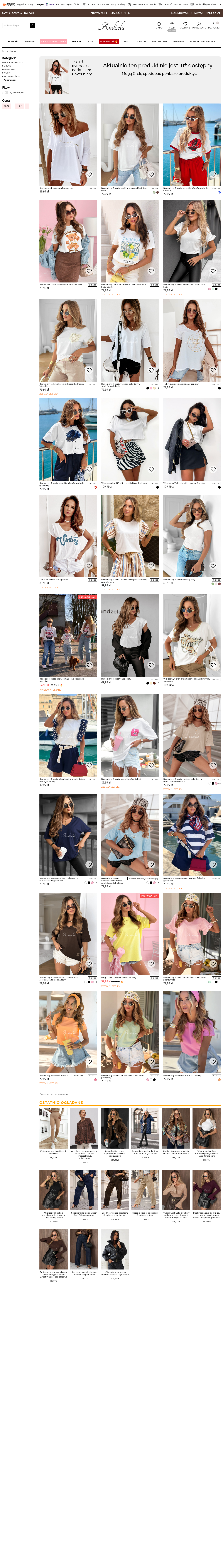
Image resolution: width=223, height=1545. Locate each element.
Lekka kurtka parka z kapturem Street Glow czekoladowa (114, 1153)
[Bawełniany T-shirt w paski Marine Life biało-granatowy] (192, 835)
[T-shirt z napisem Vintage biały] (68, 536)
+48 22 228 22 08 (176, 4)
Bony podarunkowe (202, 41)
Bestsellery (159, 41)
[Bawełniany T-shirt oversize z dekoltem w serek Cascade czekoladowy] (68, 934)
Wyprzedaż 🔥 (109, 41)
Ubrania (30, 41)
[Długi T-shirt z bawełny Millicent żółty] (130, 934)
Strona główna (9, 51)
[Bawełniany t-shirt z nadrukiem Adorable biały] (68, 241)
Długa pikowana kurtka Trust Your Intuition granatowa (145, 1152)
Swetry (6, 73)
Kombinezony (9, 69)
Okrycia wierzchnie (53, 41)
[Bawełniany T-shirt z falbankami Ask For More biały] (192, 241)
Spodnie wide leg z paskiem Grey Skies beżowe (145, 1214)
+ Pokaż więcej (8, 80)
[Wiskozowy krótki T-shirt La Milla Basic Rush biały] (130, 439)
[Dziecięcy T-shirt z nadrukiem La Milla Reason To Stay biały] (68, 635)
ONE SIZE (92, 189)
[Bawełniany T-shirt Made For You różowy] (192, 1032)
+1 (219, 289)
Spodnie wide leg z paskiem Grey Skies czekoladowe (115, 1214)
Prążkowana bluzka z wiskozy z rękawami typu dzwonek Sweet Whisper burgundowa (206, 1215)
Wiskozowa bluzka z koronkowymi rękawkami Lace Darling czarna (53, 1215)
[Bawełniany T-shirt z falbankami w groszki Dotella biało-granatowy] (68, 735)
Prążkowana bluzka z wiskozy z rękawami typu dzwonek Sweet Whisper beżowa (176, 1215)
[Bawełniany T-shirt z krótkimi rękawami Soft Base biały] (130, 145)
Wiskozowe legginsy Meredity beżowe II (54, 1152)
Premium (178, 41)
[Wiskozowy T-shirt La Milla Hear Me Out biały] (192, 439)
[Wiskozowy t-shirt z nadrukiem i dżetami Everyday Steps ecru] (192, 635)
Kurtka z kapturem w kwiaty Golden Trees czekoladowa (176, 1152)
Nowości (13, 41)
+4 (157, 388)
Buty (127, 41)
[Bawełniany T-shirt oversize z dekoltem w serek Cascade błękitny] (130, 835)
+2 (157, 683)
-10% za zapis (144, 4)
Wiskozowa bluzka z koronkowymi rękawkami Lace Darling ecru (206, 1153)
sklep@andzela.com (211, 4)
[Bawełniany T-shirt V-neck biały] (130, 635)
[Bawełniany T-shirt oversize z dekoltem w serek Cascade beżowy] (192, 735)
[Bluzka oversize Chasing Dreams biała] (68, 145)
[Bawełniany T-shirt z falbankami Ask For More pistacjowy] (130, 1032)
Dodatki (141, 41)
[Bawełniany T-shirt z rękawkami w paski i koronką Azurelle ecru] (130, 536)
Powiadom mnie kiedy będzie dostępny (143, 879)
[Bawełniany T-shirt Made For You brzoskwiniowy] (68, 1032)
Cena (6, 100)
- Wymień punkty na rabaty (106, 4)
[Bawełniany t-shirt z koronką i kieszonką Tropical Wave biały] (68, 340)
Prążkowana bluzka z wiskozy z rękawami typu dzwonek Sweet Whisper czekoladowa (53, 1274)
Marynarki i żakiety (12, 76)
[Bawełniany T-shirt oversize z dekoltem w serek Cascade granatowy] (68, 835)
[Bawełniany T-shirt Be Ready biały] (192, 536)
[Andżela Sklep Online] (111, 25)
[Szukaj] (32, 25)
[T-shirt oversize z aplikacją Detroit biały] (192, 340)
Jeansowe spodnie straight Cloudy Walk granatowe (84, 1273)
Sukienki (77, 41)
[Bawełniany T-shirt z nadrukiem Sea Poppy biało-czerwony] (192, 145)
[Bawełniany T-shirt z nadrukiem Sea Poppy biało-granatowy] (68, 439)
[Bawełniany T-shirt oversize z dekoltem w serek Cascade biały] (130, 340)
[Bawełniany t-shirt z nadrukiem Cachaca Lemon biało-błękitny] (130, 241)
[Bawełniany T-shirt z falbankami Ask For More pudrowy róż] (192, 934)
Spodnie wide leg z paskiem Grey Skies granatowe (84, 1214)
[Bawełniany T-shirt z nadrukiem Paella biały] (130, 735)
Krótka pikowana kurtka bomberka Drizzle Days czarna (115, 1273)
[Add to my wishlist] (89, 174)
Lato (91, 41)
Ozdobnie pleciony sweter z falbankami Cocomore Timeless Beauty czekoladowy (84, 1154)
